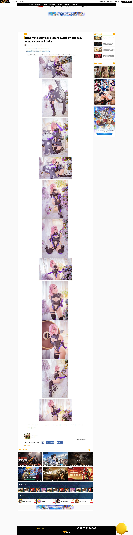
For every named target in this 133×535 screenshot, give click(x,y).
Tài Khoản (116, 1)
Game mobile (21, 453)
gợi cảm (34, 427)
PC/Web (45, 453)
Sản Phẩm (21, 1)
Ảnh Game (98, 63)
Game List (74, 4)
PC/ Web (31, 4)
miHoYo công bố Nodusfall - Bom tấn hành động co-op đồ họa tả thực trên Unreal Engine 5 (81, 465)
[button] (92, 491)
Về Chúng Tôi (102, 1)
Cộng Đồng (67, 4)
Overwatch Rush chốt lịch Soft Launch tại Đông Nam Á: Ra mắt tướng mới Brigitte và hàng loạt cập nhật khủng (67, 6)
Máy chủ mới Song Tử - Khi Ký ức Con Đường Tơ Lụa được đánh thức (55, 480)
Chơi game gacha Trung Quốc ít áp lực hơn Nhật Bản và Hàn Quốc (38, 48)
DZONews (15, 1)
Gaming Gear (52, 4)
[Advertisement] (66, 25)
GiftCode (98, 34)
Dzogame (34, 436)
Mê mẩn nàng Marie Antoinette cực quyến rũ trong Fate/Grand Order (38, 50)
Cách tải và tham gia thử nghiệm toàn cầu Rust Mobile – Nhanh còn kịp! (30, 465)
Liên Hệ (38, 528)
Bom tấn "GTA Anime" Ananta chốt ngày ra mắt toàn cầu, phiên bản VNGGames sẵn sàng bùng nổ (55, 465)
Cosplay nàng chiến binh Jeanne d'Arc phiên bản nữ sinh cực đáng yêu (38, 51)
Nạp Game (109, 1)
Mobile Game (38, 4)
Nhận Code (108, 38)
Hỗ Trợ (43, 528)
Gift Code (60, 4)
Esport (45, 4)
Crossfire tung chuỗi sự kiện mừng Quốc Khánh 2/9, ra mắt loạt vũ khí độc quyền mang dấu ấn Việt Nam (80, 480)
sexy (29, 427)
